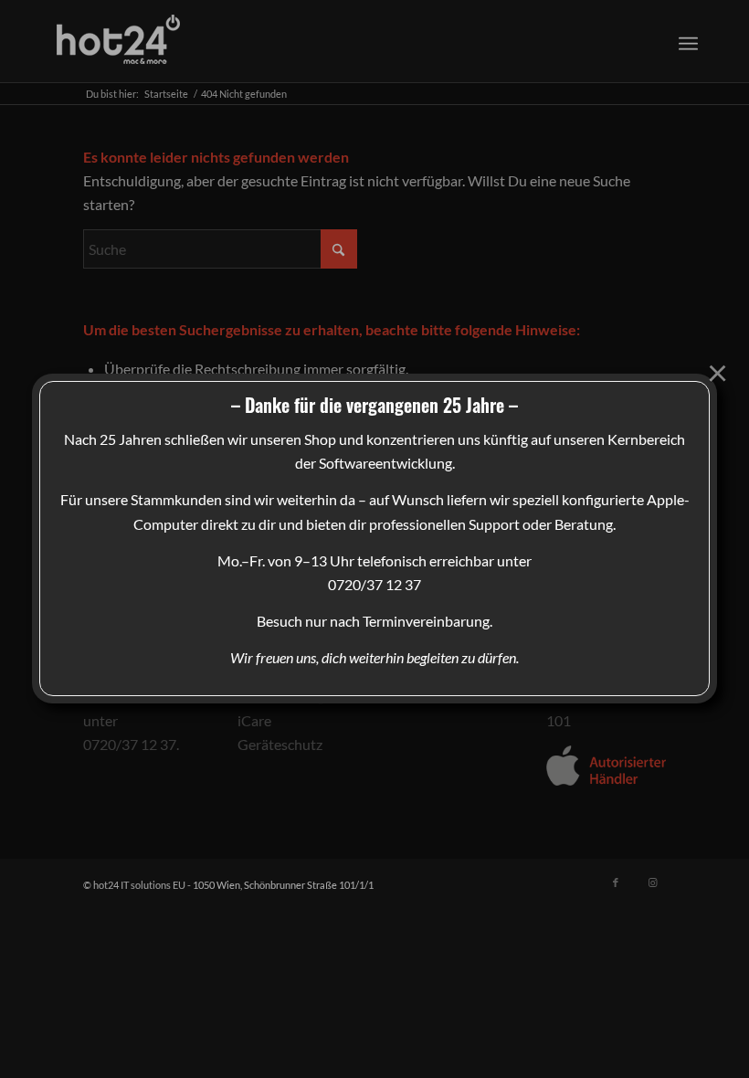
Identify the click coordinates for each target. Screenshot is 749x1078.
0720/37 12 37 (374, 584)
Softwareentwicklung (385, 462)
